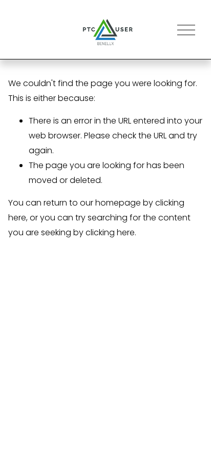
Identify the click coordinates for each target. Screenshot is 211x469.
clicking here (110, 232)
